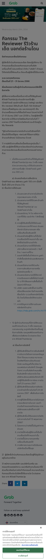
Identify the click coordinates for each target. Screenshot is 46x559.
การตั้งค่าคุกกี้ (23, 556)
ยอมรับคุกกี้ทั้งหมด (23, 550)
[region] (23, 542)
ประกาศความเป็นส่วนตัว (30, 545)
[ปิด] (41, 527)
